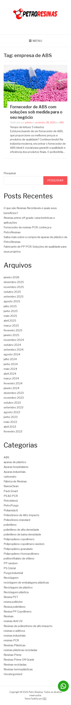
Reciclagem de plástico (18, 587)
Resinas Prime (12, 655)
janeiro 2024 (11, 388)
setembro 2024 (13, 349)
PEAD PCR (11, 496)
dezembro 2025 (14, 282)
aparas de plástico (15, 462)
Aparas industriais (15, 472)
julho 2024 (10, 359)
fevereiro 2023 (13, 431)
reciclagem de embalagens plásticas (26, 582)
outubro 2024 (12, 345)
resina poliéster (13, 601)
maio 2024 (10, 369)
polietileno (10, 524)
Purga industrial (13, 573)
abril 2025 (10, 320)
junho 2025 (11, 311)
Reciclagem (11, 577)
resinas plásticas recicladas (20, 650)
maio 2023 (10, 422)
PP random (11, 563)
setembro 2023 (13, 407)
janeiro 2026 (11, 277)
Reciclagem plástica (16, 592)
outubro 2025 (12, 291)
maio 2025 (10, 316)
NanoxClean (11, 486)
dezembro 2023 (14, 393)
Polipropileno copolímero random (24, 544)
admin (28, 122)
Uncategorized (13, 674)
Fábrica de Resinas (15, 481)
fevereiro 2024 (13, 383)
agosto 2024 (12, 354)
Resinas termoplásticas (18, 669)
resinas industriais (15, 635)
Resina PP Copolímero (17, 611)
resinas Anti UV (13, 621)
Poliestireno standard (17, 520)
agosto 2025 (12, 301)
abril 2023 (10, 426)
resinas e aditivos (14, 630)
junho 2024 (11, 364)
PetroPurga (11, 505)
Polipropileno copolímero (19, 539)
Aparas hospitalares (16, 467)
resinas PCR (11, 640)
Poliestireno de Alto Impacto (21, 515)
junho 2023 (10, 417)
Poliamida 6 (11, 510)
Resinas (8, 616)
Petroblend (11, 500)
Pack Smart (11, 491)
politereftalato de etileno (19, 558)
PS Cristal (10, 568)
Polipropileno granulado (18, 549)
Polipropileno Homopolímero (21, 553)
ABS (61, 122)
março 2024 (11, 378)
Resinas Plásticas (14, 645)
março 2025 (11, 325)
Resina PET (11, 597)
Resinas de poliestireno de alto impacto (28, 626)
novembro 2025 (14, 287)
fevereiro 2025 (13, 330)
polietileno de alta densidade (21, 529)
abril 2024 (10, 373)
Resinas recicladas (15, 664)
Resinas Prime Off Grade (19, 659)
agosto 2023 (12, 412)
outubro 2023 (12, 402)
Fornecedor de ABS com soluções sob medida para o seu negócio (36, 112)
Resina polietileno (14, 606)
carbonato (10, 476)
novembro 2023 (14, 397)
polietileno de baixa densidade (22, 534)
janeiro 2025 (11, 335)
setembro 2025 (13, 296)
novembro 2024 (14, 340)
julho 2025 (10, 306)
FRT (45, 698)
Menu (37, 41)
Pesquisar (10, 173)
